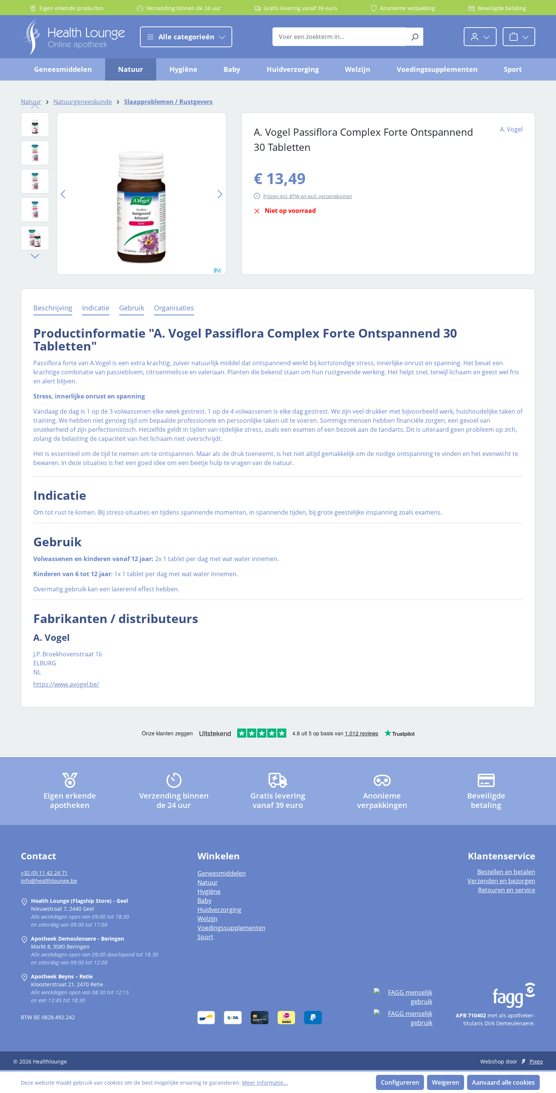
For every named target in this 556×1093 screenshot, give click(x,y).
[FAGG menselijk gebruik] (403, 997)
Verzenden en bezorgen (501, 881)
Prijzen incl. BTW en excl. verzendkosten (307, 196)
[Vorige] (62, 193)
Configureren (400, 1082)
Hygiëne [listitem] (209, 891)
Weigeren (445, 1082)
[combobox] (339, 36)
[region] (123, 193)
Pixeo (536, 1061)
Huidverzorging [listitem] (219, 909)
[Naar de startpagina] (73, 36)
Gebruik (131, 307)
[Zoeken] (415, 36)
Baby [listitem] (204, 900)
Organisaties (174, 307)
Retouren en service (506, 890)
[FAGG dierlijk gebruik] (403, 1018)
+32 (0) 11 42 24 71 (44, 872)
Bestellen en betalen (506, 872)
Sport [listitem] (205, 937)
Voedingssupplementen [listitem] (231, 928)
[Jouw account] (480, 36)
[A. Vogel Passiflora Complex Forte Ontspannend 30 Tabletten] (141, 193)
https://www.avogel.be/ (66, 684)
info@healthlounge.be (49, 880)
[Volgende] (220, 193)
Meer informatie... (265, 1082)
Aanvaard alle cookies (503, 1082)
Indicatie (95, 307)
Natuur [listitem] (207, 882)
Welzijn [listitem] (207, 919)
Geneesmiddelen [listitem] (221, 873)
